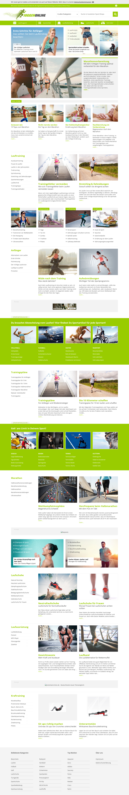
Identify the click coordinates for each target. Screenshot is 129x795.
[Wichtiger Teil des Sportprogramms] (98, 262)
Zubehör (14, 644)
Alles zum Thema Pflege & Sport (25, 561)
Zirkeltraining (75, 552)
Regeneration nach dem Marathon (102, 130)
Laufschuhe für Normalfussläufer (52, 606)
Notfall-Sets (97, 466)
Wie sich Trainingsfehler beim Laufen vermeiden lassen (54, 187)
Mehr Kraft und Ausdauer (49, 657)
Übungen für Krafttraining (78, 560)
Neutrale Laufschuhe (18, 583)
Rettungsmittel (16, 466)
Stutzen (40, 357)
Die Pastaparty (18, 236)
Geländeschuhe (16, 599)
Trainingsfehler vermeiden (53, 183)
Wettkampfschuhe (17, 596)
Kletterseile (96, 463)
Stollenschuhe (43, 360)
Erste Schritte (15, 258)
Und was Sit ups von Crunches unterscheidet (57, 726)
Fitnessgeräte (15, 641)
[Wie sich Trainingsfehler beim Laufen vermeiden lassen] (57, 167)
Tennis (68, 454)
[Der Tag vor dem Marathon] (50, 113)
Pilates (42, 242)
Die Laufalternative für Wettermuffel (94, 657)
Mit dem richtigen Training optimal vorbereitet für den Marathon (98, 65)
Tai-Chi (42, 233)
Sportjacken (43, 774)
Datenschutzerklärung (103, 763)
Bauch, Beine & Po (17, 707)
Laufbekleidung (67, 23)
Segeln (13, 454)
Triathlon (43, 239)
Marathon (16, 477)
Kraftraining (18, 695)
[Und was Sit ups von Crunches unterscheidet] (57, 707)
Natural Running (16, 580)
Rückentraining (75, 545)
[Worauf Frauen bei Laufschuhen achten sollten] (98, 587)
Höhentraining (72, 239)
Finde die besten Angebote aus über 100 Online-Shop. (79, 49)
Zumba (42, 236)
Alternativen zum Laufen (19, 255)
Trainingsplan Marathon (19, 390)
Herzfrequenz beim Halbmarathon (98, 506)
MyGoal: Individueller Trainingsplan (18, 394)
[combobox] (67, 14)
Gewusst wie (17, 125)
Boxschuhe (42, 466)
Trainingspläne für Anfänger (20, 377)
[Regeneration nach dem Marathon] (105, 113)
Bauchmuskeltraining (78, 549)
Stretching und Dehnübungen (21, 176)
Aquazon (70, 759)
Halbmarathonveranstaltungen (21, 483)
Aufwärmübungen (89, 278)
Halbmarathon (16, 489)
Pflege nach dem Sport (23, 549)
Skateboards (70, 351)
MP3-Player (15, 638)
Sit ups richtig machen (50, 723)
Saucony (70, 770)
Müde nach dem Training (52, 278)
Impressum (99, 759)
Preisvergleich (44, 778)
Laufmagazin (22, 23)
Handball (42, 763)
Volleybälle (14, 351)
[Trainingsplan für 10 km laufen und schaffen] (98, 384)
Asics (69, 763)
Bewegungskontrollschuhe (20, 593)
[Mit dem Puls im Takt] (98, 489)
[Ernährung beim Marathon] (78, 113)
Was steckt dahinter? (47, 281)
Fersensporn (72, 230)
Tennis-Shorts (70, 466)
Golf (12, 770)
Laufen (13, 763)
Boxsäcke (41, 460)
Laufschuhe (90, 23)
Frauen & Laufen (16, 164)
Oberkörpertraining (17, 716)
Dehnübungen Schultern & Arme (79, 233)
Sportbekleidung (16, 785)
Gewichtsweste (46, 655)
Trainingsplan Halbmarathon (21, 387)
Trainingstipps (16, 186)
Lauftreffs (42, 789)
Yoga (42, 230)
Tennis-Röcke (70, 463)
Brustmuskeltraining (18, 713)
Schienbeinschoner (44, 354)
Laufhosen (73, 33)
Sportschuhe (15, 781)
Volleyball (15, 348)
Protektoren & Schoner (73, 360)
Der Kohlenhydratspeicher (77, 125)
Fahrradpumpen (98, 360)
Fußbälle (41, 351)
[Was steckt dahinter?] (57, 262)
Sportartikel (47, 23)
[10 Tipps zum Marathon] (23, 113)
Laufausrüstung (19, 626)
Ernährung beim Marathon (76, 127)
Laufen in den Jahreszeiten (20, 167)
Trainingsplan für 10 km (19, 383)
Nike (69, 778)
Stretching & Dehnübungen (94, 183)
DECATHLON (43, 785)
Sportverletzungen (17, 180)
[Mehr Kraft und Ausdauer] (57, 638)
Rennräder (96, 354)
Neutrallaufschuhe (48, 603)
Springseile (42, 463)
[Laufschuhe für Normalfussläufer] (57, 587)
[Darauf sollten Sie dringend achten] (98, 167)
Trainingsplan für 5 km (19, 380)
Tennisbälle (69, 460)
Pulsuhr (13, 635)
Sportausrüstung (16, 789)
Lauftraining (18, 155)
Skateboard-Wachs (72, 357)
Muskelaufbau (75, 542)
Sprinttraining (16, 173)
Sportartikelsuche (20, 317)
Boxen (40, 454)
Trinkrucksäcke (75, 39)
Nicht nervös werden (47, 125)
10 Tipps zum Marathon (20, 127)
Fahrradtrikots (97, 357)
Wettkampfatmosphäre (51, 506)
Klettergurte (97, 457)
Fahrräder (110, 23)
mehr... (86, 90)
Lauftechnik (15, 183)
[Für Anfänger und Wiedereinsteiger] (57, 384)
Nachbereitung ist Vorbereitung (101, 126)
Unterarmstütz (87, 723)
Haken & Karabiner (99, 460)
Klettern (96, 454)
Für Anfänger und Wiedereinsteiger (53, 403)
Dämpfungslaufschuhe (19, 586)
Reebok (70, 781)
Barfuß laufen (72, 236)
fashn (69, 789)
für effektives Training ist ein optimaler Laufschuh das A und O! (25, 49)
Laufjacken (73, 36)
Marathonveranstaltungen (20, 492)
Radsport (96, 348)
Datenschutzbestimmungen (82, 2)
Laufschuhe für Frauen (19, 602)
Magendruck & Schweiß (48, 508)
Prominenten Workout (18, 704)
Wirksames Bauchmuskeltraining (93, 726)
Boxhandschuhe (43, 457)
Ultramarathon (18, 242)
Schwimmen (43, 770)
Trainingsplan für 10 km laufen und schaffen (98, 403)
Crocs (69, 785)
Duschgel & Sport (21, 545)
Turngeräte (15, 778)
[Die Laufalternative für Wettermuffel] (98, 638)
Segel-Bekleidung (17, 457)
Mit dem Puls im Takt (88, 508)
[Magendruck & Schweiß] (57, 489)
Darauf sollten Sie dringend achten (94, 186)
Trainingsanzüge (16, 357)
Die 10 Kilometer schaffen (93, 400)
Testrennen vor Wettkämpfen (23, 233)
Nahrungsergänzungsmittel (104, 242)
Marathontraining (19, 230)
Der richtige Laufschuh (19, 265)
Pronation (14, 271)
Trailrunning (15, 170)
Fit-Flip (41, 781)
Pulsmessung (15, 261)
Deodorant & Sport (22, 552)
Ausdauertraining (17, 161)
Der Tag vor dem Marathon (48, 127)
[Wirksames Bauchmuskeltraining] (98, 707)
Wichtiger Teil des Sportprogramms (94, 281)
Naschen (98, 233)
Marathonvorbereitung (96, 61)
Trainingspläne (19, 372)
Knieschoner (15, 354)
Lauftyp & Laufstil (17, 268)
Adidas (70, 766)
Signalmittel (15, 460)
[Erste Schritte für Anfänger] (37, 41)
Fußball (41, 348)
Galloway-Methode (74, 242)
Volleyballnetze (16, 360)
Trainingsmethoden (17, 189)
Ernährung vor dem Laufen (104, 239)
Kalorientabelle (100, 236)
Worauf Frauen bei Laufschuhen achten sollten (95, 607)
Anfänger (16, 250)
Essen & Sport (99, 230)
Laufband (84, 655)
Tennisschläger (71, 457)
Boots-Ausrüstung (17, 463)
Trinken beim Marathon (21, 239)
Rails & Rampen (71, 354)
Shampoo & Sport (22, 542)
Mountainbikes (98, 351)
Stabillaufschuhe (16, 589)
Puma (69, 774)
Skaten (68, 348)
